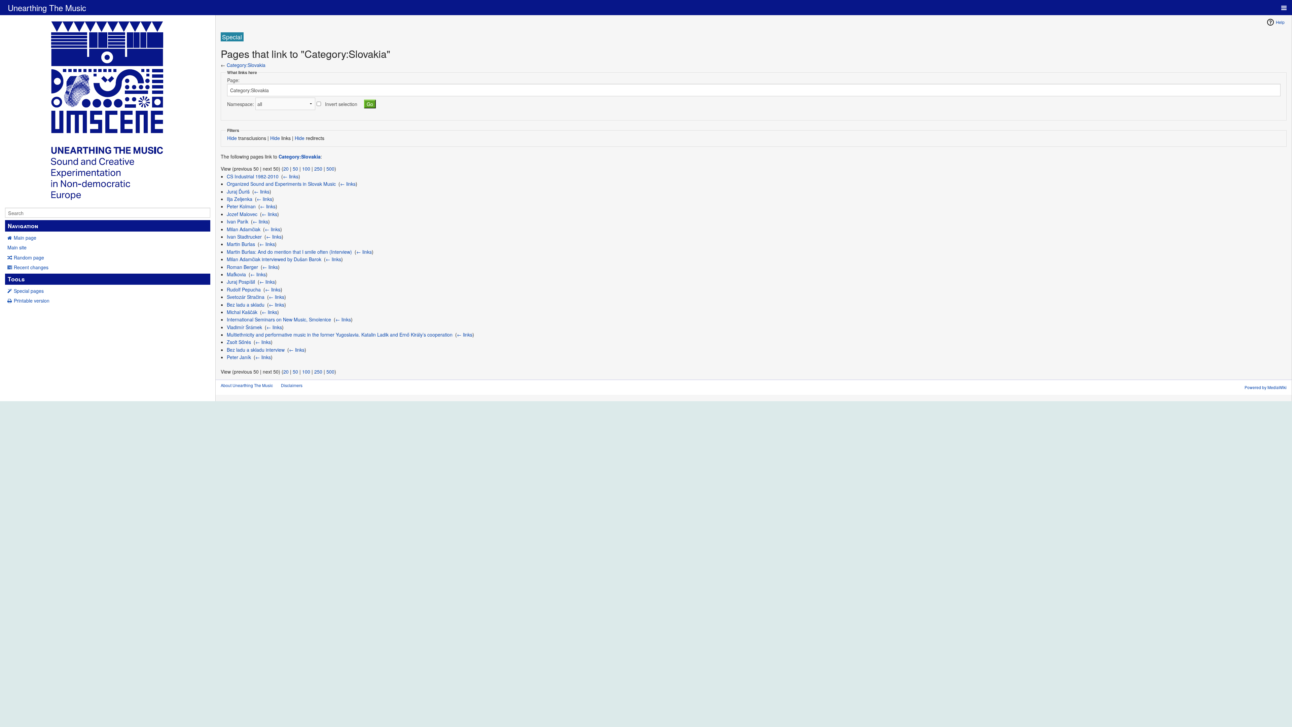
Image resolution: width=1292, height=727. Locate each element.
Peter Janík (239, 357)
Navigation (23, 226)
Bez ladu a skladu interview (256, 349)
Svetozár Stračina (245, 296)
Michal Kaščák (242, 312)
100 (306, 168)
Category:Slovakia (246, 65)
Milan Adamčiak (243, 229)
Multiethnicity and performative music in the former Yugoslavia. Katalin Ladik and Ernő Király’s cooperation (340, 334)
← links (290, 176)
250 (318, 168)
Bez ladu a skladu (245, 304)
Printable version (31, 300)
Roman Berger (242, 267)
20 (286, 168)
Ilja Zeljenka (239, 199)
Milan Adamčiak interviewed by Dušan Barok (274, 259)
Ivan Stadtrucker (244, 236)
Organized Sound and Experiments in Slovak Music (281, 183)
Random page (29, 257)
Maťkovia (236, 274)
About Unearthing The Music (247, 385)
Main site (17, 247)
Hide (232, 138)
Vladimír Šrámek (244, 327)
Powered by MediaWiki (1266, 387)
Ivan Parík (237, 221)
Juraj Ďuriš (238, 191)
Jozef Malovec (242, 214)
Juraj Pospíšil (241, 281)
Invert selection (341, 104)
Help (1280, 22)
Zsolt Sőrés (239, 342)
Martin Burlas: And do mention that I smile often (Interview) (289, 251)
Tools (16, 279)
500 (330, 168)
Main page (25, 237)
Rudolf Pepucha (244, 289)
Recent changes (31, 267)
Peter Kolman (241, 206)
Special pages (29, 290)
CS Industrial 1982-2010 (253, 176)
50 (295, 168)
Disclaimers (291, 385)
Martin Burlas (241, 244)
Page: (233, 80)
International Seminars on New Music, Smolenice (279, 319)
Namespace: (240, 104)
